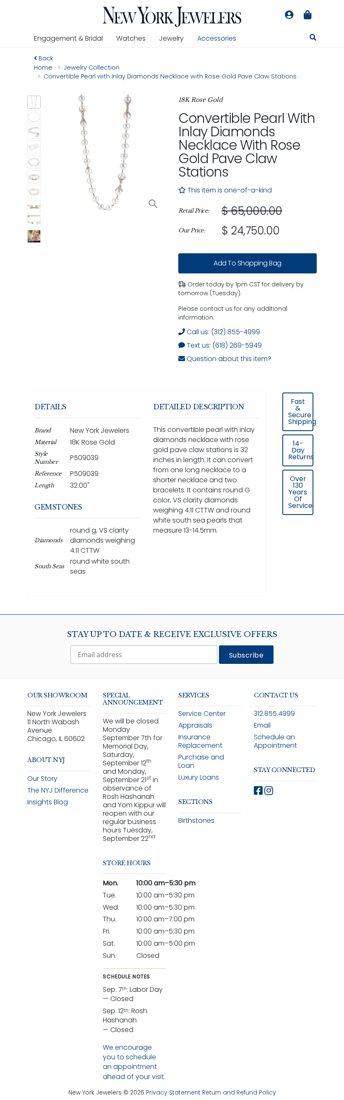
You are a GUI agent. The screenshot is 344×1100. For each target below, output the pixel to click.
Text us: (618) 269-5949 (223, 345)
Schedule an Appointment (275, 741)
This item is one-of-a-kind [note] (229, 190)
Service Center (202, 713)
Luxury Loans (198, 777)
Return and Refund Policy (239, 1092)
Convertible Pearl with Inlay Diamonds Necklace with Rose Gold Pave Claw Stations (246, 145)
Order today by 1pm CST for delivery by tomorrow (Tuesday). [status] (241, 288)
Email (262, 725)
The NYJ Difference (58, 790)
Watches (134, 38)
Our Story (42, 778)
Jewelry (174, 38)
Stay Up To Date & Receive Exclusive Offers (172, 634)
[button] (34, 102)
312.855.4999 (274, 713)
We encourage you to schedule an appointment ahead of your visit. (134, 1062)
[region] (247, 221)
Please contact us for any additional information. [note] (232, 313)
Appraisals (195, 725)
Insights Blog (47, 802)
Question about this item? (228, 359)
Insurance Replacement (200, 741)
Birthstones (196, 820)
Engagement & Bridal (71, 38)
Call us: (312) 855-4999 (222, 332)
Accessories (216, 38)
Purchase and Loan (201, 761)
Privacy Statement (173, 1092)
